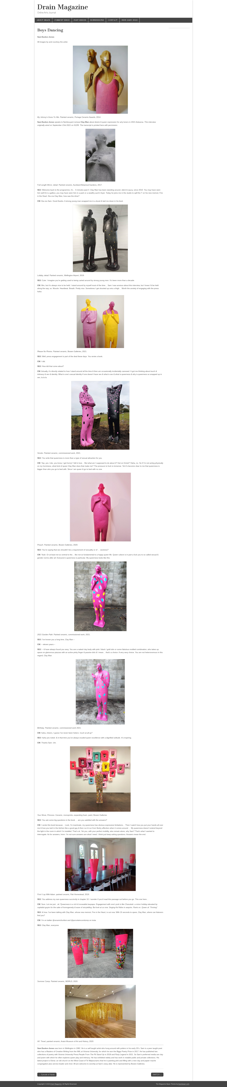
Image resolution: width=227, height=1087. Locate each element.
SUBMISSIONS (97, 20)
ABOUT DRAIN (43, 20)
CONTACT (113, 20)
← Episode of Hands (47, 1075)
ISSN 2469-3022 (130, 20)
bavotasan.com (183, 1084)
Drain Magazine (62, 7)
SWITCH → (157, 1075)
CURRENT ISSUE (62, 20)
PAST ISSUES (80, 20)
